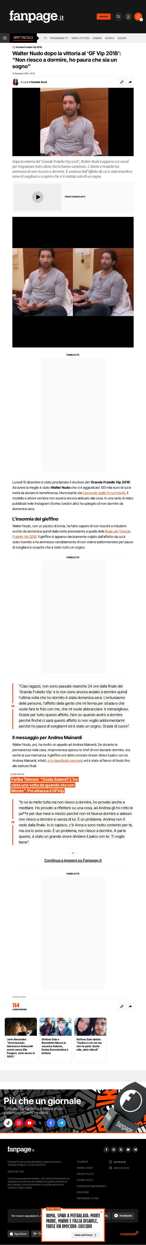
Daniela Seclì (39, 82)
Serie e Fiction (80, 38)
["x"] (40, 1123)
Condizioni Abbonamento (92, 1186)
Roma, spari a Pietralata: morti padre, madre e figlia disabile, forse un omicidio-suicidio (73, 1221)
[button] (130, 82)
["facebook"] (50, 1123)
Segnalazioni (85, 1167)
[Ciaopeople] (129, 1234)
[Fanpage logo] (32, 16)
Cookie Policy (85, 1180)
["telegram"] (61, 1123)
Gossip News (19, 997)
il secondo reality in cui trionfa (104, 493)
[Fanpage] (21, 1150)
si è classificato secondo (65, 761)
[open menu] (5, 38)
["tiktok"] (8, 1123)
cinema (97, 38)
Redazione (83, 1192)
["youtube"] (29, 1123)
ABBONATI (103, 16)
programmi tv (59, 38)
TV (45, 38)
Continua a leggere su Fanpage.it (73, 860)
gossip (122, 38)
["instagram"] (18, 1123)
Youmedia (82, 1161)
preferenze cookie (88, 1198)
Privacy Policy (85, 1173)
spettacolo (23, 37)
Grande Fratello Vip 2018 (29, 47)
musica (109, 38)
